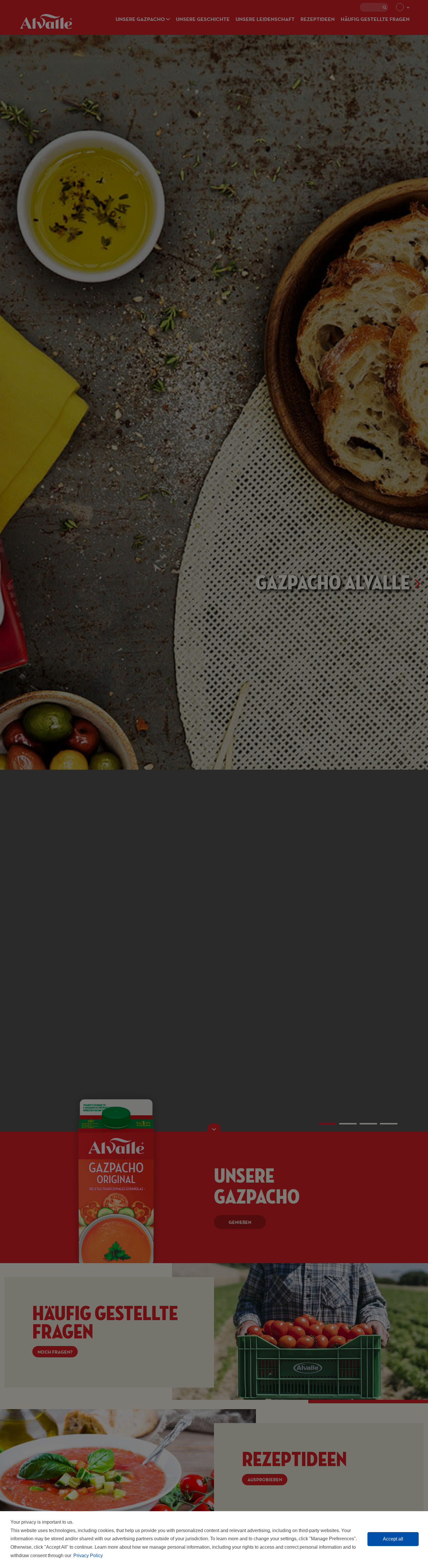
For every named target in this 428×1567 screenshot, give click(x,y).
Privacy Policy (88, 1555)
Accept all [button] (393, 1538)
